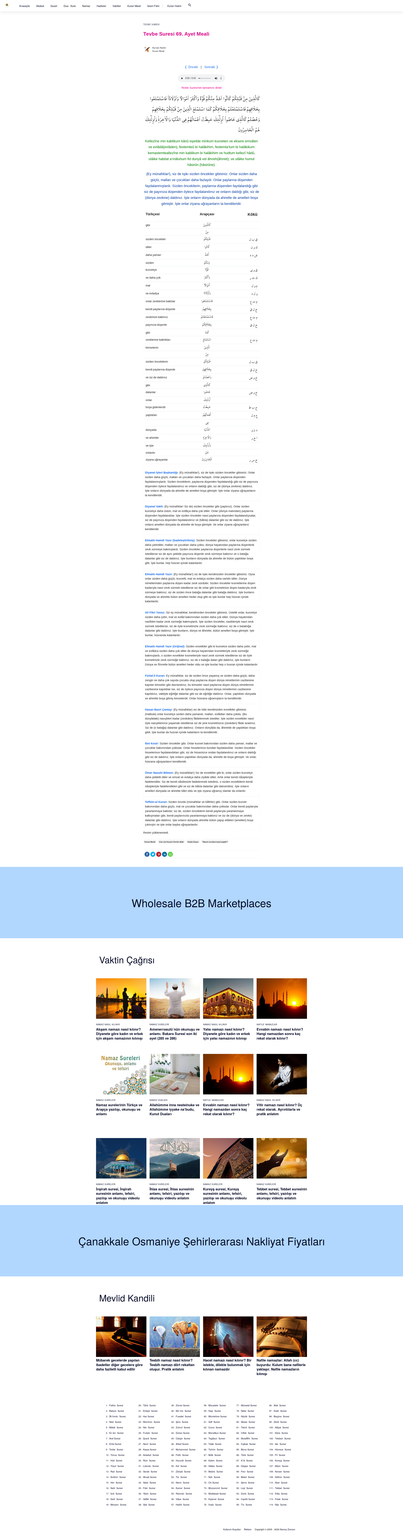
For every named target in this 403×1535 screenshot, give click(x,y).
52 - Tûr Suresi (179, 1477)
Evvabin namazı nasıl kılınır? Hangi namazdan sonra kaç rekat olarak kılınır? (280, 1034)
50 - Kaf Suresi (179, 1466)
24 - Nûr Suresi (146, 1427)
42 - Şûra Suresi (179, 1421)
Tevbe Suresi (151, 24)
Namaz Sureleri (159, 1024)
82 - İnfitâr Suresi (245, 1432)
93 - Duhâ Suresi (245, 1493)
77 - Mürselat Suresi (246, 1405)
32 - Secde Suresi (148, 1471)
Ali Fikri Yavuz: (155, 612)
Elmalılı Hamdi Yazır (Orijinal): (165, 646)
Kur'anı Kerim (159, 47)
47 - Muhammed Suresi (183, 1449)
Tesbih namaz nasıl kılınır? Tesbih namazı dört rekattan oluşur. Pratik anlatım (172, 1365)
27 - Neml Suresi (147, 1443)
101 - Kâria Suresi (278, 1432)
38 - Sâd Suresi (147, 1504)
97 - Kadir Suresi (278, 1410)
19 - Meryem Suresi (116, 1504)
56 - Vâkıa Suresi (180, 1499)
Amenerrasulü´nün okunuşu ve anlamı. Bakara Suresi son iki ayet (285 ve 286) (175, 1034)
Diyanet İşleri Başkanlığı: (162, 472)
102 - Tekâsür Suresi (280, 1438)
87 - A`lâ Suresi (244, 1460)
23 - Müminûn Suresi (149, 1421)
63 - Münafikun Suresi (215, 1432)
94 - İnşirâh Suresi (245, 1499)
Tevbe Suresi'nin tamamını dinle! (201, 87)
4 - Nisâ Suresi (113, 1421)
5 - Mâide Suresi (114, 1427)
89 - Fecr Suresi (244, 1471)
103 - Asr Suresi (277, 1443)
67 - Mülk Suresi (212, 1455)
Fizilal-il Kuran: (155, 675)
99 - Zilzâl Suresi (278, 1421)
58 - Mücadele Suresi (215, 1405)
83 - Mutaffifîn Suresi (247, 1438)
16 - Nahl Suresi (114, 1488)
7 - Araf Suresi (113, 1438)
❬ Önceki (191, 67)
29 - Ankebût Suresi (149, 1455)
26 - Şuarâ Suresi (148, 1438)
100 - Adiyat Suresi (279, 1427)
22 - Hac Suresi (146, 1416)
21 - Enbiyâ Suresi (148, 1410)
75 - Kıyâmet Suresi (214, 1499)
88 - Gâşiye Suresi (245, 1466)
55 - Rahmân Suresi (181, 1493)
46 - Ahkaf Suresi (179, 1443)
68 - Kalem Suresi (213, 1460)
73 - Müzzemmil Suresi (215, 1488)
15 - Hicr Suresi (114, 1482)
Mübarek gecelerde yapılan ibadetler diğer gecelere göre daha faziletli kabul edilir (119, 1365)
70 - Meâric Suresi (213, 1471)
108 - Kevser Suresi (279, 1471)
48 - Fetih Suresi (179, 1455)
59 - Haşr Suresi (212, 1410)
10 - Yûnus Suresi (115, 1455)
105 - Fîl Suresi (277, 1455)
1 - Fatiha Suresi (114, 1405)
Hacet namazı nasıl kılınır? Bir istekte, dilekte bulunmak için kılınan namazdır (227, 1365)
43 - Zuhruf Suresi (180, 1427)
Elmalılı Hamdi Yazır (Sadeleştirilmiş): (170, 540)
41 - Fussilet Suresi (181, 1416)
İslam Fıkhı (153, 6)
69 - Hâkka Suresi (213, 1466)
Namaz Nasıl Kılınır (108, 1024)
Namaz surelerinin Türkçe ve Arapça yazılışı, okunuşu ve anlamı (119, 1109)
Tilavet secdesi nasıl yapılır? (215, 842)
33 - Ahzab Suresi (147, 1477)
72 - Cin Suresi (211, 1482)
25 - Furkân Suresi (148, 1432)
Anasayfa (24, 6)
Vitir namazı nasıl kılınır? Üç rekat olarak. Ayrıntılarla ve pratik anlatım (279, 1109)
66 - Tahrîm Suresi (213, 1449)
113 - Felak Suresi (278, 1499)
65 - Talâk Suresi (212, 1443)
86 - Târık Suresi (244, 1455)
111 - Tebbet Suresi (279, 1488)
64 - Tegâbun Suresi (214, 1438)
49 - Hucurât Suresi (181, 1460)
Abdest (40, 6)
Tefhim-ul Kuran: (156, 802)
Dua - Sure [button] (70, 6)
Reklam (248, 1529)
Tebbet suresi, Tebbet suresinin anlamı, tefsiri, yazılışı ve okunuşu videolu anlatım (282, 1193)
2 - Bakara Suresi (115, 1410)
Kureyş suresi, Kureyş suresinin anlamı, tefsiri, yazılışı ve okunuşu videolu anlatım (225, 1195)
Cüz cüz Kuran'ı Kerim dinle (171, 842)
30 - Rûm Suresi (147, 1460)
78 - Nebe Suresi (245, 1410)
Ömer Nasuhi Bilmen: (159, 772)
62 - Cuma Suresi (213, 1427)
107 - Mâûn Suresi (278, 1466)
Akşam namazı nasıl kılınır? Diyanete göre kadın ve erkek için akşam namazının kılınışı (119, 1034)
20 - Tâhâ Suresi (147, 1405)
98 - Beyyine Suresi (279, 1416)
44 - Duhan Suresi (180, 1432)
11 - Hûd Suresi (114, 1460)
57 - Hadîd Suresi (180, 1504)
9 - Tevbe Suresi (114, 1449)
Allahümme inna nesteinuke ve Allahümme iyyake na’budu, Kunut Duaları (174, 1109)
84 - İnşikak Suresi (245, 1443)
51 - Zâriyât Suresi (180, 1471)
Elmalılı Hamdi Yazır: (159, 574)
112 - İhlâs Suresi (278, 1493)
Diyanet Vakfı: (154, 506)
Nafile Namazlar (267, 1024)
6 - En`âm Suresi (114, 1432)
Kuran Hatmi (174, 6)
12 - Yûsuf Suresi (115, 1466)
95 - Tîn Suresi (244, 1504)
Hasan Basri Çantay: (159, 709)
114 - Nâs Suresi (278, 1504)
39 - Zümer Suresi (180, 1405)
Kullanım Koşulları (232, 1529)
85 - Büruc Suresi (245, 1449)
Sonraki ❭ (211, 67)
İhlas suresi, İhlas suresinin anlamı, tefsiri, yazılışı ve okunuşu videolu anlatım (172, 1193)
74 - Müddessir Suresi (215, 1493)
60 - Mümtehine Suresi (215, 1416)
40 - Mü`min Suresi (181, 1410)
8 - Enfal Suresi (113, 1443)
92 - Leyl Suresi (244, 1488)
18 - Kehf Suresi (114, 1499)
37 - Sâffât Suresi (147, 1499)
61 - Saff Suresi (212, 1421)
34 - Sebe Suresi (147, 1482)
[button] (24, 6)
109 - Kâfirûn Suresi (279, 1477)
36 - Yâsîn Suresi (147, 1493)
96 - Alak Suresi (277, 1405)
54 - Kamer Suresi (180, 1488)
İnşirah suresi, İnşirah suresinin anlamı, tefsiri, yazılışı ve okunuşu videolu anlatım (118, 1195)
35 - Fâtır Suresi (147, 1488)
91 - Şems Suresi (245, 1482)
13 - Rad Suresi (114, 1471)
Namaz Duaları (158, 1099)
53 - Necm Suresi (180, 1482)
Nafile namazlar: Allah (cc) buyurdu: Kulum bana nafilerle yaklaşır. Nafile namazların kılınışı (281, 1367)
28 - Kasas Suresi (147, 1449)
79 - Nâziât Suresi (245, 1416)
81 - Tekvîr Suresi (245, 1427)
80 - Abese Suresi (245, 1421)
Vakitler (117, 6)
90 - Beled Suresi (245, 1477)
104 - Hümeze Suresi (280, 1449)
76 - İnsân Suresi (212, 1504)
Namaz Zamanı (287, 1529)
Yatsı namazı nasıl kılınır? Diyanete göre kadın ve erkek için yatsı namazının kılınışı (226, 1034)
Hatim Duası (193, 842)
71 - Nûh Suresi (212, 1477)
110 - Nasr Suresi (278, 1482)
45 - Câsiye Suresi (180, 1438)
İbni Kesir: (152, 743)
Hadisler (101, 6)
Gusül (54, 6)
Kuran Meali (134, 6)
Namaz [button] (86, 6)
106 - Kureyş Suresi (279, 1460)
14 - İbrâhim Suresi (116, 1477)
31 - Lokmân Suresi (149, 1466)
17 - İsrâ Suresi (114, 1493)
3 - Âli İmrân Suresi (116, 1416)
